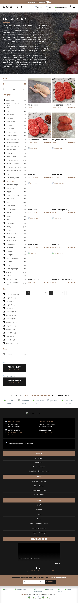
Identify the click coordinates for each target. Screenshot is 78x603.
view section (14, 369)
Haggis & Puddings (39, 533)
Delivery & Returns (39, 482)
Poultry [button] (16, 226)
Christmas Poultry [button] (16, 163)
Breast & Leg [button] (16, 121)
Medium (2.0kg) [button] (11, 318)
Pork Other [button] (16, 223)
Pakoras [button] (16, 212)
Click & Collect (39, 486)
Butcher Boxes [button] (16, 132)
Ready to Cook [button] (16, 233)
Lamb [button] (16, 202)
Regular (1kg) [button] (10, 329)
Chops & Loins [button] (16, 156)
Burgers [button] (16, 125)
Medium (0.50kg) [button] (12, 311)
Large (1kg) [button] (10, 301)
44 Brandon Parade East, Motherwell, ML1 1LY (47, 425)
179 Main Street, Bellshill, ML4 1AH (14, 425)
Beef (39, 505)
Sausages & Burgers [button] (16, 258)
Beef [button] (16, 111)
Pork (39, 519)
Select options (49, 112)
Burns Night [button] (16, 128)
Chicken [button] (16, 354)
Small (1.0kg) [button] (10, 339)
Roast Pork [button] (16, 251)
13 (68, 292)
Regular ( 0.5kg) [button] (11, 322)
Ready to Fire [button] (16, 237)
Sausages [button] (16, 254)
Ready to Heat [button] (16, 240)
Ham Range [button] (16, 198)
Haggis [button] (16, 191)
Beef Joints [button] (16, 114)
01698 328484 (14, 430)
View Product (40, 90)
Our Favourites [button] (16, 209)
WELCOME (39, 458)
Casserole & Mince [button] (16, 139)
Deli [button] (16, 174)
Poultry (39, 510)
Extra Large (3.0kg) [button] (12, 294)
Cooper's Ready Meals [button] (16, 170)
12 (62, 292)
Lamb (39, 514)
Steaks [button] (16, 275)
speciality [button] (16, 272)
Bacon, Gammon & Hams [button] (16, 104)
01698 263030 (45, 430)
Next (20, 563)
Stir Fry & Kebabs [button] (16, 279)
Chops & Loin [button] (16, 153)
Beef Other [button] (16, 118)
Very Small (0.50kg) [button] (12, 343)
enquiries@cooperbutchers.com (21, 443)
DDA (53, 570)
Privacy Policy (39, 494)
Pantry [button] (16, 216)
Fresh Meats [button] (16, 181)
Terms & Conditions (39, 490)
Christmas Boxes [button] (16, 160)
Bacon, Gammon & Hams (39, 523)
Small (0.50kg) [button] (11, 336)
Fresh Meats (14, 367)
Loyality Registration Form (39, 471)
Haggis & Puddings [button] (16, 195)
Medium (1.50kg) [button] (12, 315)
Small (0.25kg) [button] (11, 332)
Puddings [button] (16, 230)
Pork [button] (16, 219)
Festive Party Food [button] (16, 177)
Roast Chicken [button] (16, 244)
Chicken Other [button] (16, 149)
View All (57, 563)
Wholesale (39, 462)
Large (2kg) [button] (10, 308)
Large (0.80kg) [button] (11, 297)
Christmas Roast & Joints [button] (16, 167)
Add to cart (73, 147)
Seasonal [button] (16, 261)
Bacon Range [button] (16, 100)
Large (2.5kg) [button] (10, 304)
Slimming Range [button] (16, 268)
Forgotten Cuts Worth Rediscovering (30, 558)
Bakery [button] (16, 107)
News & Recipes (39, 467)
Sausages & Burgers (39, 528)
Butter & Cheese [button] (16, 135)
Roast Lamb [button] (16, 247)
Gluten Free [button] (16, 188)
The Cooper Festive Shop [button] (16, 283)
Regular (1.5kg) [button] (11, 325)
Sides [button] (16, 265)
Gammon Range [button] (16, 184)
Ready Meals (14, 380)
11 (57, 292)
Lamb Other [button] (16, 205)
